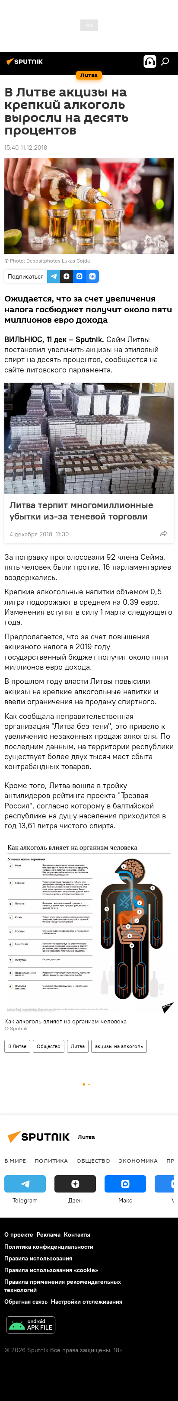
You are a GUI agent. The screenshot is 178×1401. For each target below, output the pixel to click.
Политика (51, 1160)
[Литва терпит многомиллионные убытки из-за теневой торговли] (89, 438)
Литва (78, 1046)
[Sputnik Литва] (26, 65)
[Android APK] (30, 1326)
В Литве (17, 1046)
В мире (15, 1160)
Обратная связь (26, 1301)
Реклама (48, 1234)
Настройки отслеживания (86, 1301)
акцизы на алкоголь (119, 1046)
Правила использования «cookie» (51, 1270)
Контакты (77, 1234)
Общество (48, 1046)
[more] (163, 533)
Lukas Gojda (76, 260)
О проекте (18, 1234)
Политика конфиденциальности (48, 1246)
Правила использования (38, 1258)
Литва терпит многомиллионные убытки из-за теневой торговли (81, 510)
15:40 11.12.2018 (25, 147)
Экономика (138, 1160)
